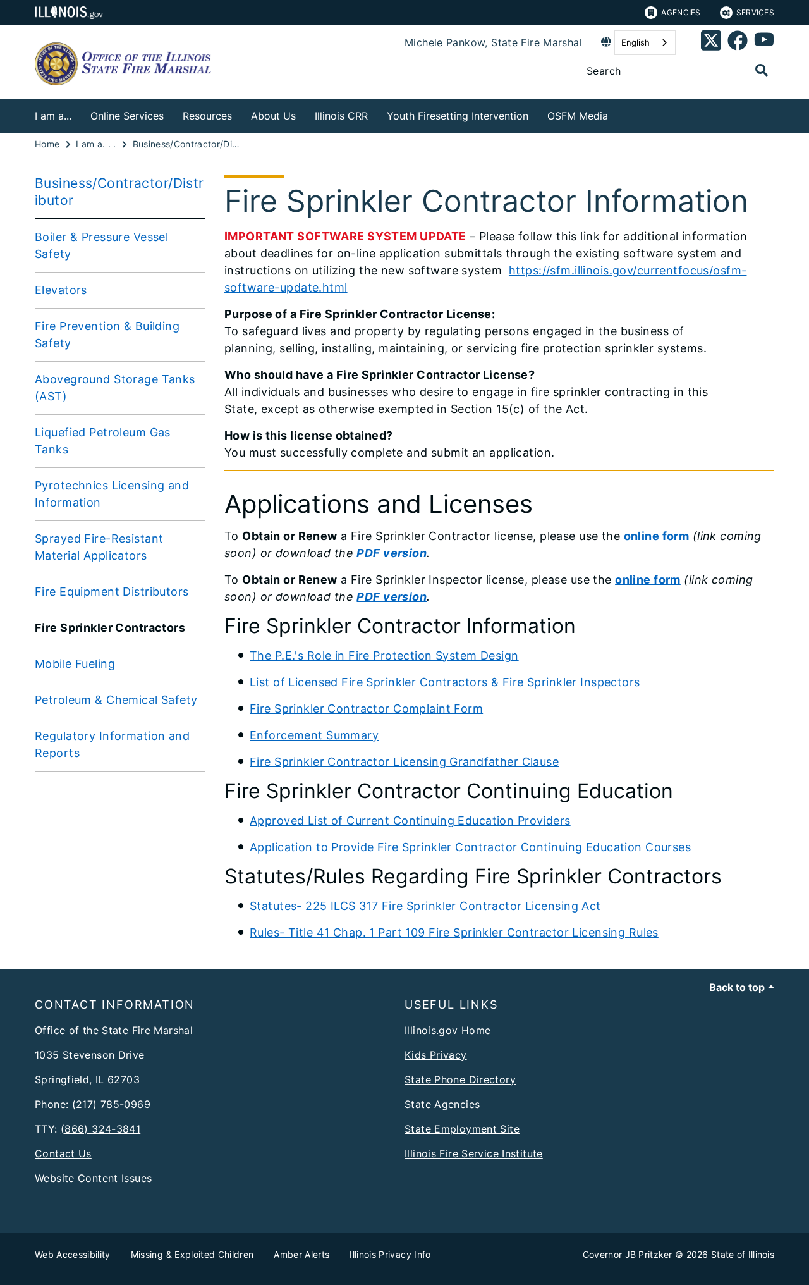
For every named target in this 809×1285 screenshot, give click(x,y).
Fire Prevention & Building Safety (107, 334)
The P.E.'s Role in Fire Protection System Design (384, 655)
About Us (273, 115)
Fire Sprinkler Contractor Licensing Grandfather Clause (404, 761)
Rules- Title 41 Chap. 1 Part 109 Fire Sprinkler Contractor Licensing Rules (454, 932)
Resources (207, 115)
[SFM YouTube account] (764, 42)
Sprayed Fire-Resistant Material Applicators (99, 547)
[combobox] (645, 42)
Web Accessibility (73, 1254)
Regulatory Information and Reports (112, 744)
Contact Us (63, 1153)
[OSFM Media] (617, 113)
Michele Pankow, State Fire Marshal (493, 42)
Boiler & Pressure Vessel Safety (101, 245)
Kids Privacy (435, 1054)
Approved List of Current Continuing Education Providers (410, 820)
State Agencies (442, 1104)
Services (755, 12)
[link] (711, 42)
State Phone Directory (460, 1079)
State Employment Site (462, 1128)
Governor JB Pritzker (627, 1254)
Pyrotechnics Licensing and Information (112, 494)
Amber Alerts (301, 1254)
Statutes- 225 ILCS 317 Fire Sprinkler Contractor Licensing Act (425, 906)
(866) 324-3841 (100, 1128)
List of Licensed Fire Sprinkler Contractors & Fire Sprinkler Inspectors (445, 682)
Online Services (127, 115)
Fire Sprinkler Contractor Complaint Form (366, 708)
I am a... (53, 115)
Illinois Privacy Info (390, 1254)
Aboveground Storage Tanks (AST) (115, 387)
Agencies (680, 12)
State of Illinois (742, 1254)
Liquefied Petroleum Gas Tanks (103, 441)
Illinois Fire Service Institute (473, 1153)
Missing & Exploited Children (192, 1254)
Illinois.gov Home (447, 1030)
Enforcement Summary (314, 735)
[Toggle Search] (761, 70)
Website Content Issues (93, 1178)
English (635, 42)
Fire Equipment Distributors (112, 591)
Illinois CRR (341, 115)
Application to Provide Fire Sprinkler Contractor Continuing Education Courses (470, 847)
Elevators (61, 290)
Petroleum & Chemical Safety (116, 699)
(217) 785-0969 (111, 1104)
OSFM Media (577, 115)
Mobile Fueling (75, 663)
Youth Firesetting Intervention (457, 115)
